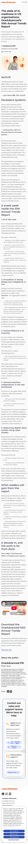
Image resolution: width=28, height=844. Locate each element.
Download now (6, 650)
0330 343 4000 (15, 742)
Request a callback (14, 747)
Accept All (15, 831)
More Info (15, 834)
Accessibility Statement (8, 801)
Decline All (15, 837)
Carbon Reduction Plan (8, 803)
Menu (23, 2)
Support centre (12, 772)
